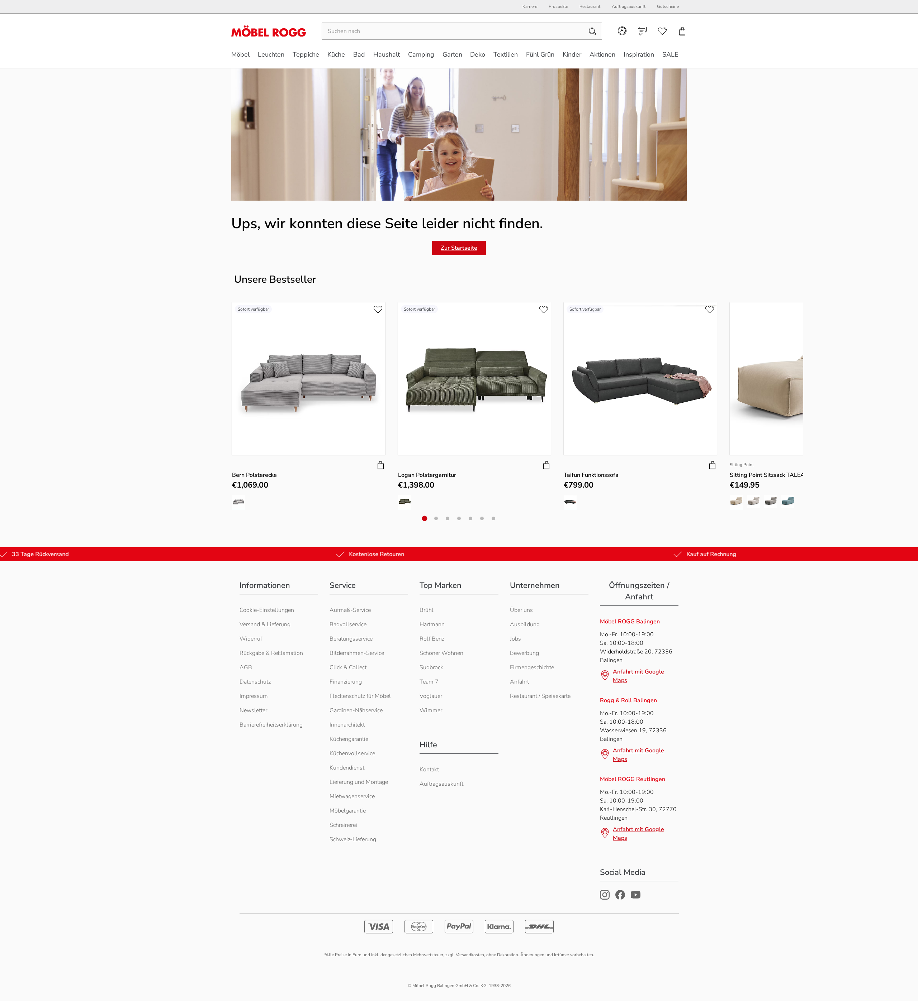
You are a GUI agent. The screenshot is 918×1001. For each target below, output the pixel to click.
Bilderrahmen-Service (357, 653)
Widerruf (251, 639)
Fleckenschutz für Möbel (360, 696)
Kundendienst (347, 768)
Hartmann (432, 624)
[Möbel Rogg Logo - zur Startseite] (268, 31)
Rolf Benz (432, 639)
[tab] (424, 518)
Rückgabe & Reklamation (271, 653)
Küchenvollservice (352, 753)
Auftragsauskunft (441, 784)
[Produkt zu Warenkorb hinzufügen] (381, 465)
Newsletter (253, 710)
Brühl (427, 610)
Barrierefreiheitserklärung (271, 725)
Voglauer (431, 696)
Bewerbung (524, 653)
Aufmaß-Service (350, 610)
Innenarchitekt (347, 725)
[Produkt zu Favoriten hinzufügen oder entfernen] (378, 309)
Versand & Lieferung (265, 624)
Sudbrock (431, 667)
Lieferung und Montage (359, 782)
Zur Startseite (459, 248)
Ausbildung (525, 624)
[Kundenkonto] (622, 31)
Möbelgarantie (348, 811)
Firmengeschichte (532, 667)
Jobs (515, 639)
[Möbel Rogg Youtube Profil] (635, 898)
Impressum (254, 696)
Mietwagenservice (352, 796)
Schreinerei (343, 825)
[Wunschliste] (662, 31)
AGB (246, 667)
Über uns (521, 610)
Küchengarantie (349, 739)
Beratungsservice (351, 639)
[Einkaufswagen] (682, 31)
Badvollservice (348, 624)
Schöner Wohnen (441, 653)
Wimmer (431, 710)
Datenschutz (255, 682)
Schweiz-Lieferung (353, 839)
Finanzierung (346, 682)
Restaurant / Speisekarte (540, 696)
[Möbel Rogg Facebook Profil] (620, 898)
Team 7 (429, 682)
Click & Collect (348, 667)
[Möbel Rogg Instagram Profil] (605, 898)
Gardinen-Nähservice (356, 710)
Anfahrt (519, 682)
